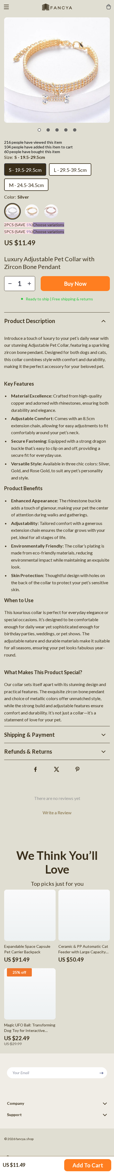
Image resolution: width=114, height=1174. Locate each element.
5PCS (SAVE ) (18, 231)
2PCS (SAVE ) (18, 224)
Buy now (75, 283)
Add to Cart (87, 1165)
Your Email (20, 1072)
